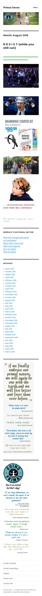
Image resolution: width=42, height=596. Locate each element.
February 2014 (11, 280)
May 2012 (9, 306)
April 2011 (9, 332)
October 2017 (10, 272)
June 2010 (9, 343)
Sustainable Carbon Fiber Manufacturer (16, 592)
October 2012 (10, 297)
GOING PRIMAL (9, 563)
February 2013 (11, 292)
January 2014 (10, 283)
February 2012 (11, 315)
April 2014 (9, 277)
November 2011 (11, 323)
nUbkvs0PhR (10, 219)
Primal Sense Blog (10, 568)
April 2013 (9, 289)
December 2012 (11, 295)
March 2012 (10, 312)
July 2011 (8, 329)
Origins (6, 573)
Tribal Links (7, 578)
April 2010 (9, 349)
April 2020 (9, 269)
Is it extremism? (10, 240)
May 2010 (9, 346)
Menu (35, 7)
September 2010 (11, 337)
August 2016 (10, 274)
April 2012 (9, 309)
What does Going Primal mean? (16, 238)
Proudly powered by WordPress (24, 590)
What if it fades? (9, 252)
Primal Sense (11, 7)
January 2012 (10, 317)
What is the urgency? (11, 246)
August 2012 (10, 300)
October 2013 (10, 286)
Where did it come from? (13, 243)
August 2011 (10, 326)
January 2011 (10, 335)
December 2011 (11, 320)
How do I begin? (9, 249)
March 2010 (10, 352)
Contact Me (8, 583)
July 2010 (8, 340)
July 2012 (8, 303)
